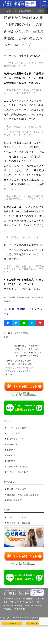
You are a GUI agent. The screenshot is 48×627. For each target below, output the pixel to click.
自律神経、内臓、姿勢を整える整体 (24, 495)
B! (32, 323)
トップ (7, 11)
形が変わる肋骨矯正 (24, 11)
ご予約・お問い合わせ (17, 472)
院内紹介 (11, 450)
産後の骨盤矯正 (21, 333)
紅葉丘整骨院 (19, 617)
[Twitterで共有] (16, 323)
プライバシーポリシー (17, 517)
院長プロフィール (15, 439)
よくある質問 (13, 433)
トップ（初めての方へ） (18, 428)
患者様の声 (12, 444)
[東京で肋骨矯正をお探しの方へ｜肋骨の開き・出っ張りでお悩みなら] (19, 4)
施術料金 (11, 461)
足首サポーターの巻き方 (18, 523)
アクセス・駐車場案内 (17, 466)
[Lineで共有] (24, 323)
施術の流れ (12, 455)
